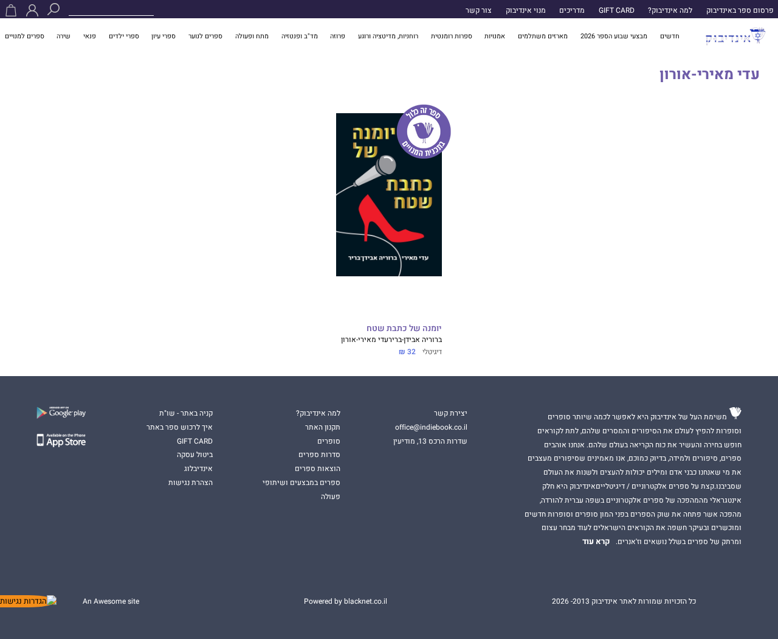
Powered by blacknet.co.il (345, 601)
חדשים (670, 36)
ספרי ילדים (124, 36)
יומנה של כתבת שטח (404, 329)
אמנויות (494, 36)
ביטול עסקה (195, 454)
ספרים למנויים (24, 36)
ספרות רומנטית (451, 36)
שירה (64, 36)
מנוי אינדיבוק (526, 10)
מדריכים (572, 10)
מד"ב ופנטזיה (299, 36)
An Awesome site (111, 601)
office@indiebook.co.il (431, 427)
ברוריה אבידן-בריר (415, 339)
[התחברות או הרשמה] (32, 10)
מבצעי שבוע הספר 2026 (613, 36)
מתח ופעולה (252, 36)
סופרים (328, 441)
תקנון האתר (322, 427)
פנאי (89, 36)
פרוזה (337, 36)
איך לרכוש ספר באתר (179, 427)
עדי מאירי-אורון (364, 339)
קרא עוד (596, 542)
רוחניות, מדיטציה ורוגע (388, 36)
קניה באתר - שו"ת (186, 413)
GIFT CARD (617, 10)
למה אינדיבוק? (670, 10)
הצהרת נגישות (190, 482)
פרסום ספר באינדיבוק (740, 10)
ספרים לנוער (205, 36)
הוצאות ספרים (317, 468)
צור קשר (479, 10)
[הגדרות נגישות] (28, 601)
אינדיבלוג (198, 468)
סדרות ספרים (319, 454)
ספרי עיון (163, 36)
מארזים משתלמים (543, 36)
